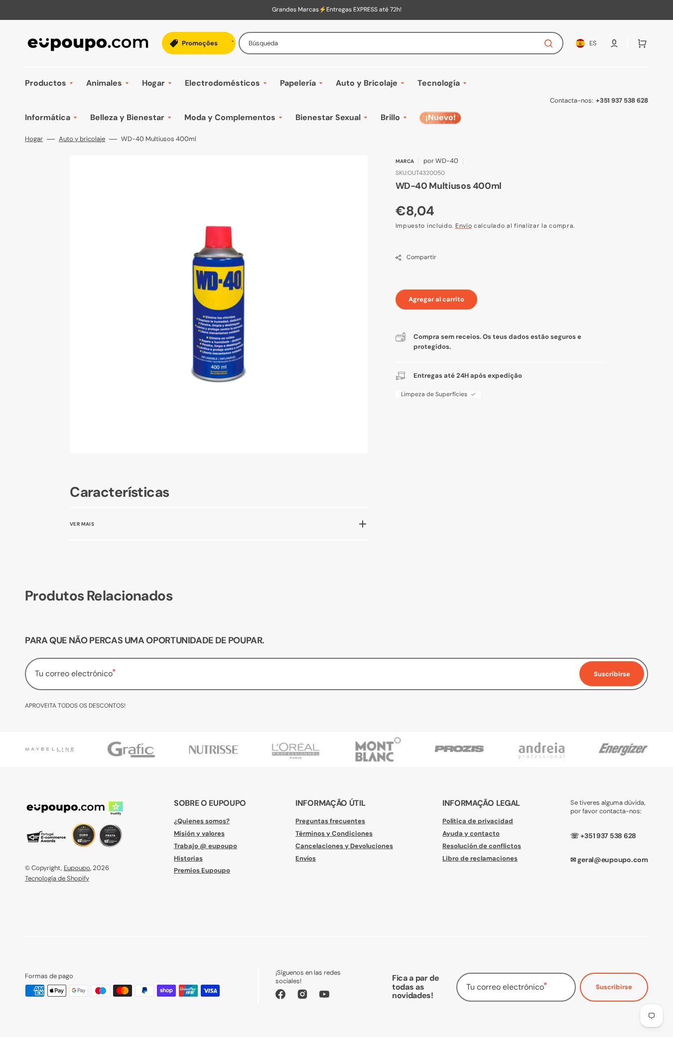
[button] (614, 43)
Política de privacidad (477, 821)
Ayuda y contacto (471, 833)
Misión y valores (199, 833)
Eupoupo (77, 868)
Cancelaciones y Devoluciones (344, 846)
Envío (463, 226)
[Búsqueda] (550, 43)
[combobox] (401, 43)
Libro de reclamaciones (480, 858)
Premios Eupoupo (202, 870)
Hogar (34, 139)
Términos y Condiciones (334, 833)
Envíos (305, 858)
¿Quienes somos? (202, 821)
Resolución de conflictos (481, 846)
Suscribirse (614, 987)
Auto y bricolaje (82, 139)
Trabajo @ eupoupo (205, 846)
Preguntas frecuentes (330, 821)
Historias (188, 858)
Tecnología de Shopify (57, 878)
